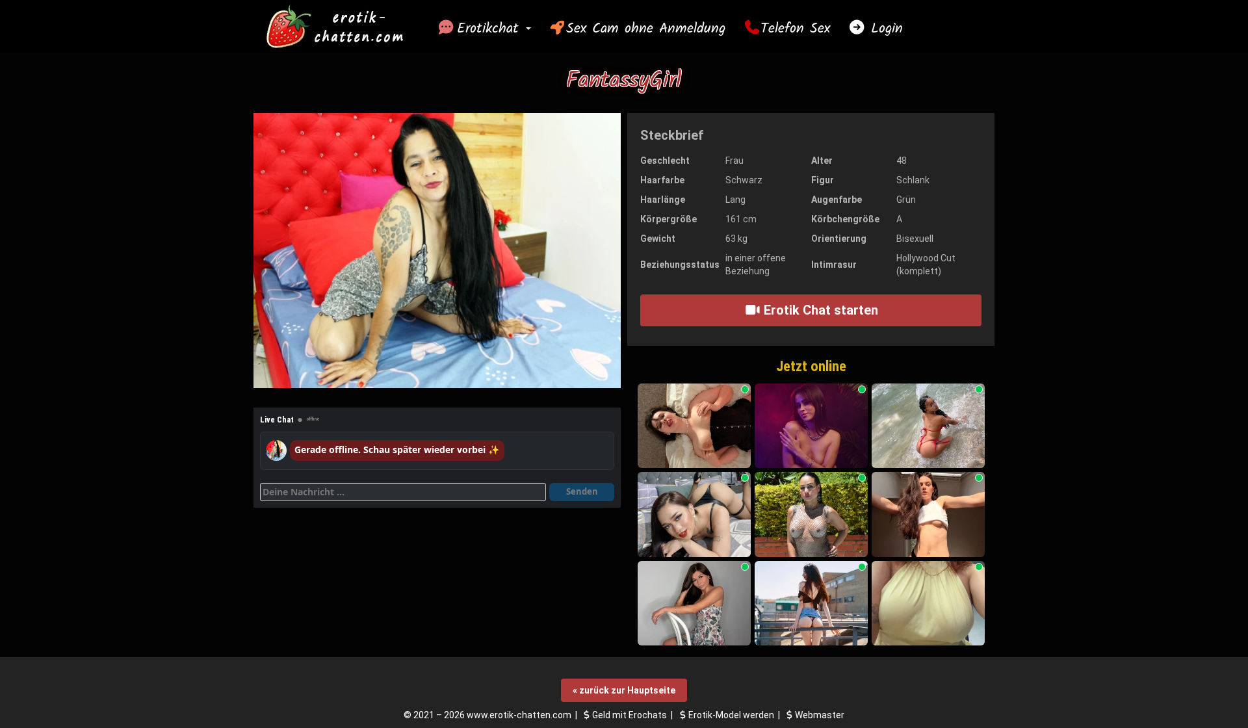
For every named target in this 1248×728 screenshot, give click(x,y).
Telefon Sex (795, 28)
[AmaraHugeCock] (694, 514)
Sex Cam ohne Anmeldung (645, 28)
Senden (582, 491)
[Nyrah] (928, 514)
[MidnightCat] (811, 426)
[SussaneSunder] (811, 514)
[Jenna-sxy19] (694, 426)
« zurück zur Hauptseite (624, 690)
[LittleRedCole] (928, 603)
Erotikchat (491, 28)
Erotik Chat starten (819, 310)
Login (884, 28)
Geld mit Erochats (629, 715)
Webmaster (819, 715)
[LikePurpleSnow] (811, 603)
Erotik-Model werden (731, 715)
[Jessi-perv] (928, 426)
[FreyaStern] (694, 603)
